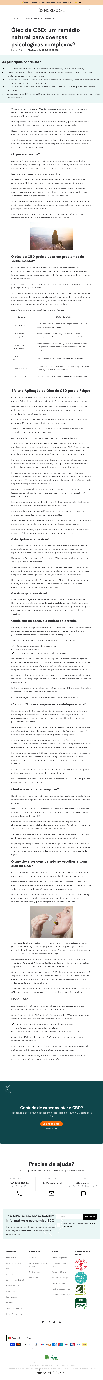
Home (15, 18)
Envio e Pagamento (60, 1257)
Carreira (32, 1257)
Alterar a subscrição (60, 1277)
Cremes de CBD (12, 1286)
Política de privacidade (59, 1348)
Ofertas (9, 1303)
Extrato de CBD (12, 1274)
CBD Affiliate (34, 1272)
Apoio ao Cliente (59, 1272)
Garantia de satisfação (61, 1294)
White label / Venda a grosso (38, 1264)
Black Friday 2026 (14, 1314)
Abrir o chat (83, 1183)
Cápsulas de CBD (13, 1263)
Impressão (34, 1348)
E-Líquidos (11, 1291)
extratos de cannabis (51, 808)
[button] (7, 10)
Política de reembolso (61, 1289)
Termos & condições (44, 1348)
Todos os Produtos (14, 1308)
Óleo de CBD (11, 1257)
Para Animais (11, 1297)
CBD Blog (23, 18)
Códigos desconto (59, 1283)
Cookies (69, 1348)
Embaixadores (35, 1277)
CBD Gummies (12, 1269)
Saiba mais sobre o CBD (60, 1264)
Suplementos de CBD (15, 1280)
